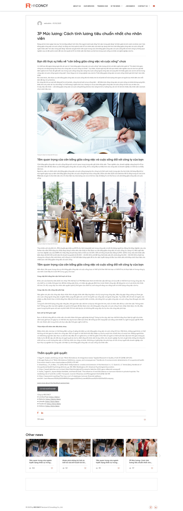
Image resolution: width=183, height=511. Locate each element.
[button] (160, 456)
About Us (77, 6)
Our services (89, 6)
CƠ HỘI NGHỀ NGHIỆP (48, 389)
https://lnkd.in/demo (53, 399)
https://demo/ (54, 397)
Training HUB (102, 6)
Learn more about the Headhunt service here (53, 383)
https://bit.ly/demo (52, 401)
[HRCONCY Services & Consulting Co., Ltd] (37, 5)
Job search (130, 6)
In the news (115, 6)
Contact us (143, 6)
